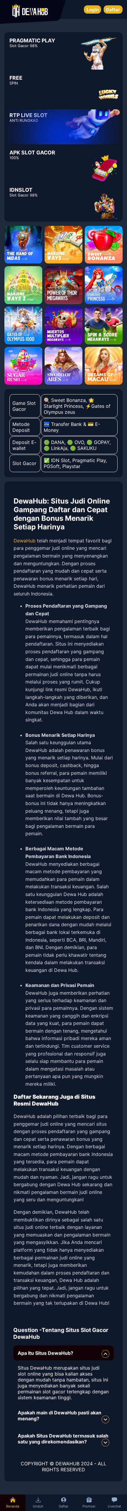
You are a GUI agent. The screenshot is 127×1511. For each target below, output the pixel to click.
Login (93, 9)
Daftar (113, 9)
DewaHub (24, 541)
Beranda (12, 1506)
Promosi (88, 1506)
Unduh (38, 1506)
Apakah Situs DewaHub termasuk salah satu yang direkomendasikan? (63, 1439)
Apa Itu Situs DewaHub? (45, 1353)
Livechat (114, 1506)
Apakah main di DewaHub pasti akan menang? (59, 1415)
